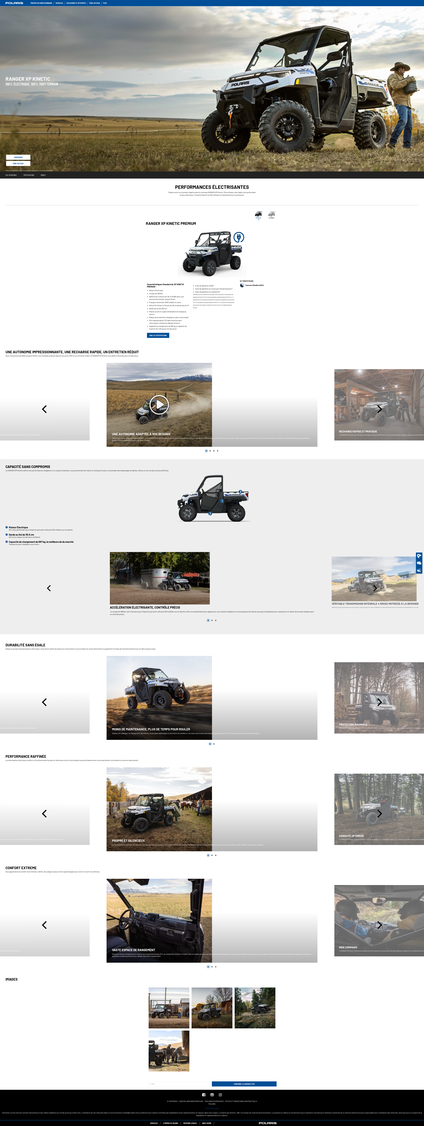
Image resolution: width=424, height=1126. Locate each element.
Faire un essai (18, 163)
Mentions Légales (190, 1123)
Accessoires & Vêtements (76, 3)
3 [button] (214, 451)
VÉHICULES (154, 1123)
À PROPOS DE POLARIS (170, 1123)
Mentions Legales (212, 1108)
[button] (45, 409)
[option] (212, 404)
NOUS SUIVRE (206, 1123)
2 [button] (210, 451)
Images (43, 175)
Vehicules (59, 3)
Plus (105, 3)
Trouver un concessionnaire (41, 3)
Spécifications (29, 175)
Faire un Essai (94, 3)
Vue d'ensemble (11, 175)
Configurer (18, 157)
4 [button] (217, 451)
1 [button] (206, 451)
